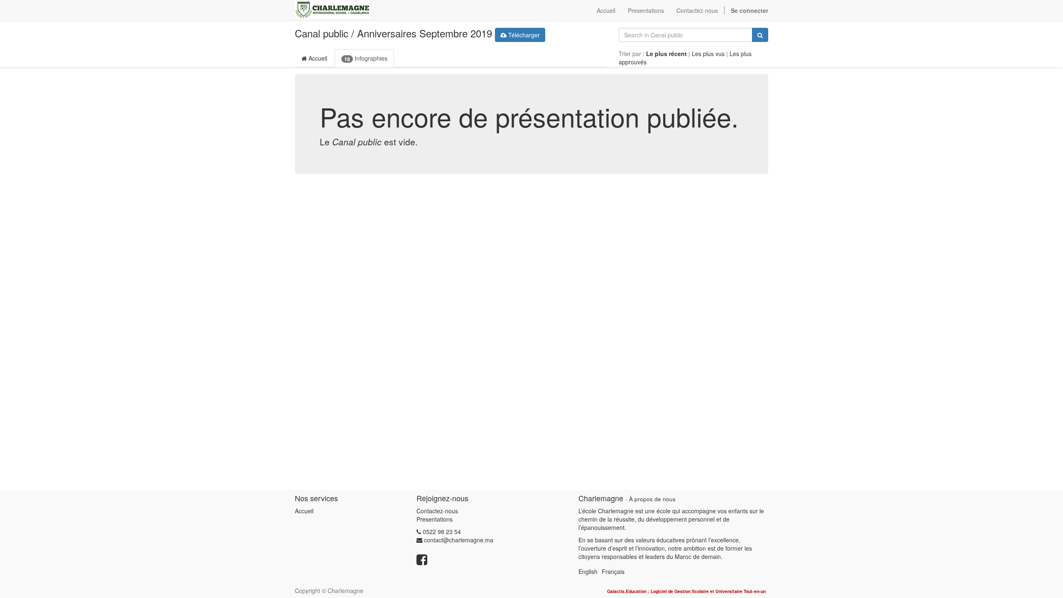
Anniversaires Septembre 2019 (424, 33)
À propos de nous (652, 499)
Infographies (365, 58)
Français (613, 571)
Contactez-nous (437, 511)
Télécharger (523, 35)
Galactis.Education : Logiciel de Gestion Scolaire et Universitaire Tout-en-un (686, 591)
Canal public (321, 33)
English (588, 571)
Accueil (317, 58)
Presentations (434, 519)
